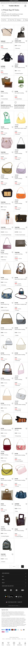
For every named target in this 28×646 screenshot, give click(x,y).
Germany (19, 638)
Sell (3, 579)
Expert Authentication (19, 105)
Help (3, 582)
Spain (22, 638)
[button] (25, 6)
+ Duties (19, 45)
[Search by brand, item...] (2, 5)
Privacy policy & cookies (13, 605)
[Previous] (10, 566)
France (3, 638)
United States (14, 638)
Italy (25, 638)
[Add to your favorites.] (12, 41)
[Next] (17, 566)
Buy (3, 576)
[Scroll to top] (22, 566)
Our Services (5, 573)
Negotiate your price (6, 105)
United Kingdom (8, 638)
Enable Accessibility (14, 0)
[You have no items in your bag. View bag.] (25, 6)
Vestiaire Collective (8, 586)
